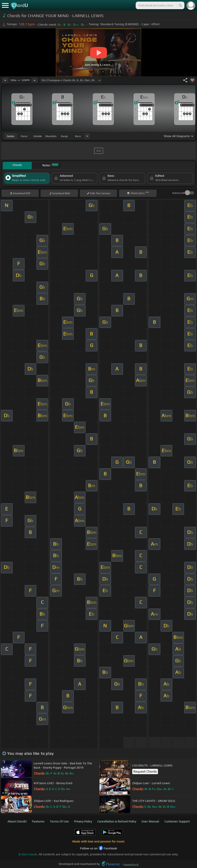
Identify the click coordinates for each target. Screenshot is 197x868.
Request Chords (145, 771)
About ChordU (17, 821)
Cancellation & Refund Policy (116, 821)
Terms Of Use (59, 821)
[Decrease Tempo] (5, 80)
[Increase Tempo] (34, 80)
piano (24, 136)
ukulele (37, 136)
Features (38, 821)
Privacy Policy (83, 821)
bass (78, 136)
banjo (64, 136)
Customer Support (177, 821)
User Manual (150, 821)
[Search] (180, 5)
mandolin (51, 136)
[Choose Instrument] (87, 136)
